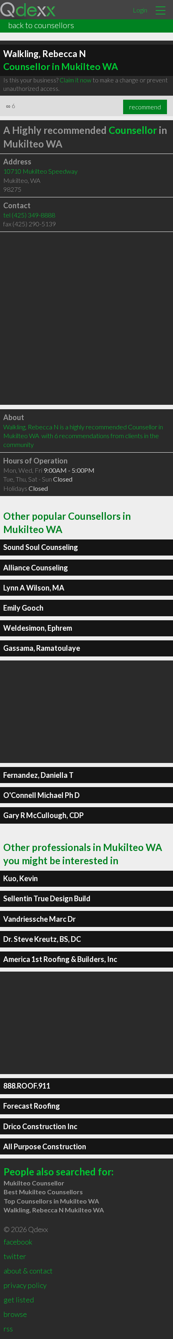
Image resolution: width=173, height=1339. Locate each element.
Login (140, 10)
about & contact (28, 1270)
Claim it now (75, 80)
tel (29, 215)
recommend (145, 107)
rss (8, 1328)
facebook (18, 1241)
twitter (15, 1256)
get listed (19, 1299)
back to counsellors (41, 25)
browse (15, 1314)
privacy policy (25, 1285)
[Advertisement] (86, 318)
